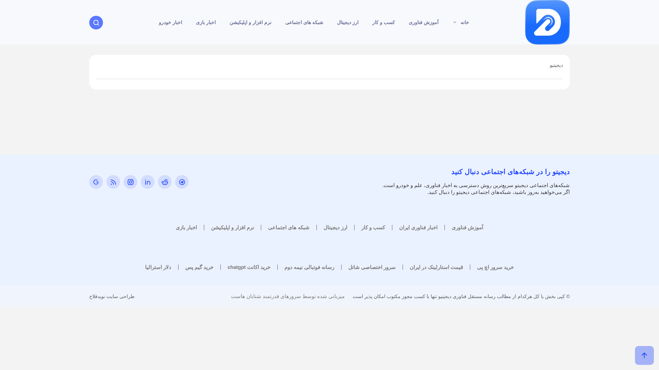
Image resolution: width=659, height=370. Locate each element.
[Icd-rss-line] (113, 182)
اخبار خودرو (170, 22)
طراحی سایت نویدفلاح (112, 296)
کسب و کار (383, 22)
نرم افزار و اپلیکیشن (250, 22)
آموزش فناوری (424, 22)
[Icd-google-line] (96, 182)
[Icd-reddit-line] (165, 182)
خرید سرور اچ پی (495, 267)
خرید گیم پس (199, 267)
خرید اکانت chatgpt (249, 267)
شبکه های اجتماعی (304, 22)
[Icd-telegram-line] (182, 182)
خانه (465, 22)
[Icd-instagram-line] (130, 182)
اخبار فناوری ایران (418, 227)
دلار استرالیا (158, 267)
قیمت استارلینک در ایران (436, 267)
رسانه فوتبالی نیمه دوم (309, 267)
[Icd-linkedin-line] (147, 182)
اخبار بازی (206, 22)
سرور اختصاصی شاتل (372, 267)
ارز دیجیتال (348, 22)
